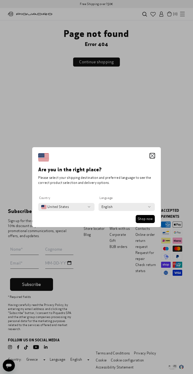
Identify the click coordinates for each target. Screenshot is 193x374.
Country (44, 198)
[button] (152, 155)
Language (106, 198)
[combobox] (55, 206)
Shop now (145, 219)
